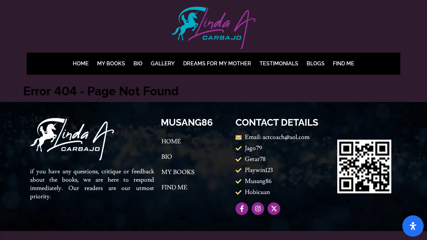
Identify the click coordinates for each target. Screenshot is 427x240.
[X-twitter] (274, 208)
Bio (137, 63)
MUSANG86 (187, 122)
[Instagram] (258, 208)
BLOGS (316, 63)
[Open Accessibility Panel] (413, 226)
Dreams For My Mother (217, 63)
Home (81, 63)
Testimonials (279, 63)
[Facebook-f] (242, 208)
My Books (111, 63)
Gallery (163, 63)
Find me (343, 63)
